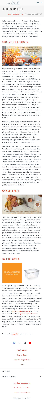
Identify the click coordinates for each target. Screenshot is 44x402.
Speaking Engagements (22, 383)
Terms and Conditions (22, 393)
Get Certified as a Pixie (22, 388)
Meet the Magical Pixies (22, 360)
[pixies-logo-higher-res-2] (13, 2)
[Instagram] (24, 343)
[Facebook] (14, 343)
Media (22, 365)
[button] (38, 3)
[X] (19, 343)
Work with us (22, 350)
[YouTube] (29, 343)
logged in (15, 334)
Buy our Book (22, 355)
